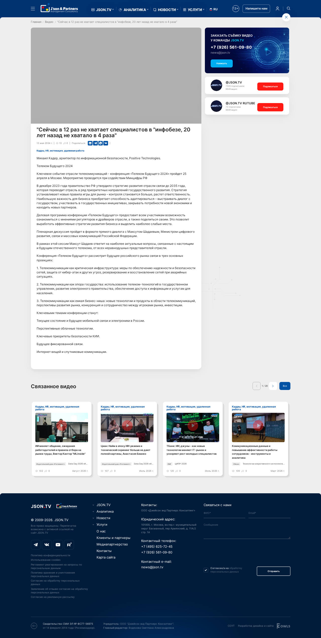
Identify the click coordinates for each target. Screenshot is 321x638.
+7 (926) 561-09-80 (231, 47)
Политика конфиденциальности (50, 555)
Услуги (195, 10)
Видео (49, 22)
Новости (167, 10)
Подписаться (270, 86)
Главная (36, 22)
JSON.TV (103, 10)
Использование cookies (45, 559)
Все (285, 385)
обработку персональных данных (226, 570)
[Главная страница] (59, 8)
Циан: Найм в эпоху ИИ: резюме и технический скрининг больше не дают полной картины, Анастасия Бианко (125, 449)
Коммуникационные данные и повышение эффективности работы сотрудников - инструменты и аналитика (254, 451)
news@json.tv (220, 52)
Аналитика (135, 10)
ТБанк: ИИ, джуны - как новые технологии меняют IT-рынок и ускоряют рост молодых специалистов (192, 449)
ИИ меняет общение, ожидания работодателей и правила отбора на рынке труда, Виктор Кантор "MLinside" (60, 449)
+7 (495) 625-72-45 (157, 546)
